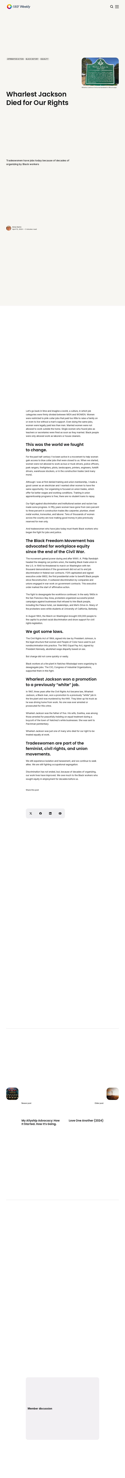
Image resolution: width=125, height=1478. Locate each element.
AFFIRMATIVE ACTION (15, 59)
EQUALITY (44, 59)
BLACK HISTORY (32, 59)
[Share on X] (31, 813)
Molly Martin (16, 227)
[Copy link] (60, 813)
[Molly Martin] (8, 228)
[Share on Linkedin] (50, 813)
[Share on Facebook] (40, 813)
